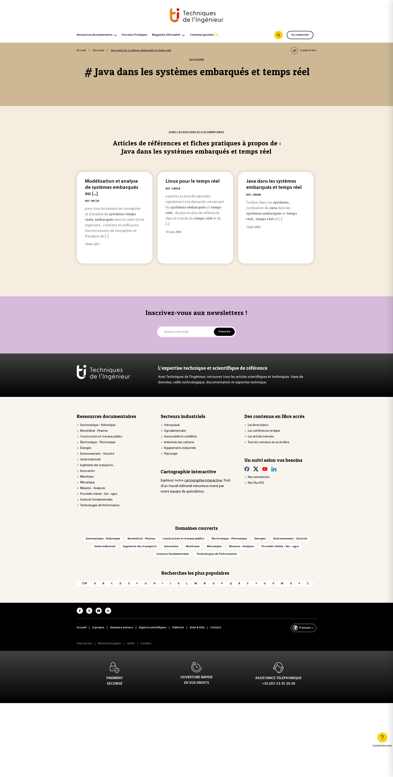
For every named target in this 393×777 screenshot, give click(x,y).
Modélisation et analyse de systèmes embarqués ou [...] (111, 187)
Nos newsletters (259, 477)
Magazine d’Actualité (166, 34)
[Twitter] (255, 469)
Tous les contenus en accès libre (268, 442)
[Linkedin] (273, 469)
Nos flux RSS (256, 483)
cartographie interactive (203, 481)
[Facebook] (246, 469)
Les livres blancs (258, 425)
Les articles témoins (261, 436)
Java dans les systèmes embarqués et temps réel (274, 184)
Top (84, 583)
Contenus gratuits (202, 34)
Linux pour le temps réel (193, 181)
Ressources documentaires (94, 34)
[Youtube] (264, 469)
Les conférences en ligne (264, 431)
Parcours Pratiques (134, 34)
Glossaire (98, 50)
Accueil (81, 50)
